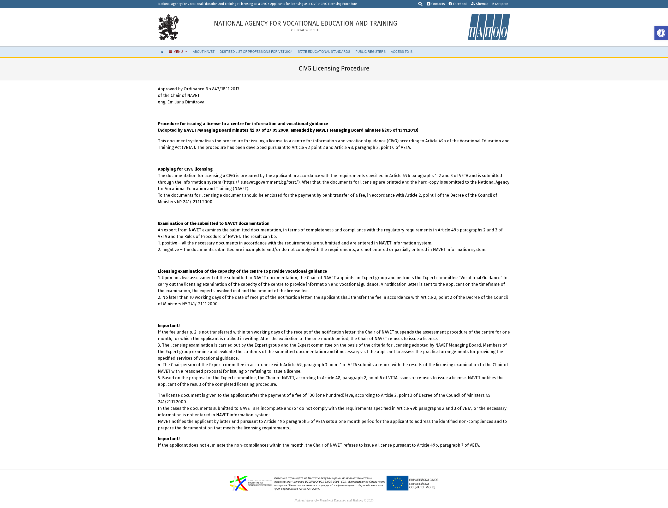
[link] (661, 33)
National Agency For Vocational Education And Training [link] (197, 4)
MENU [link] (178, 51)
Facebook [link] (459, 4)
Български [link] (500, 4)
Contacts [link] (437, 4)
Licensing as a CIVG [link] (253, 4)
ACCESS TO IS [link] (402, 51)
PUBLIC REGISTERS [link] (370, 51)
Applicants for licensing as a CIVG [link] (294, 4)
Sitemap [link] (481, 4)
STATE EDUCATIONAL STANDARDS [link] (324, 51)
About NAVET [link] (203, 51)
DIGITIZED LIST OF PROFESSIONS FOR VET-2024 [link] (256, 51)
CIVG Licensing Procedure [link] (339, 4)
